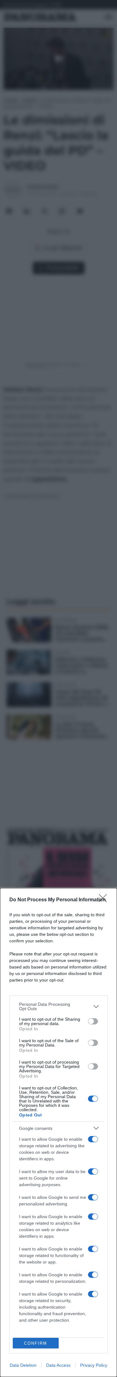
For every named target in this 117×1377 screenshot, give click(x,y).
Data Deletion (23, 1365)
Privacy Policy (93, 1365)
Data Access (58, 1365)
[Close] (105, 900)
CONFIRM (35, 1343)
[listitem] (58, 1006)
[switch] (93, 1021)
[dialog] (58, 1132)
